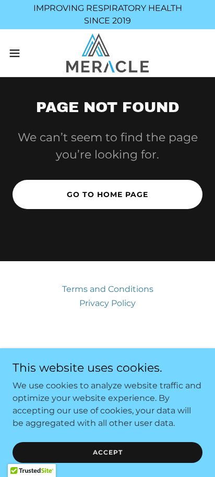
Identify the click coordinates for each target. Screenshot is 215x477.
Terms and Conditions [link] (107, 289)
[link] (107, 52)
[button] (19, 53)
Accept (108, 452)
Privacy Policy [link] (107, 303)
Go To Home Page (107, 194)
